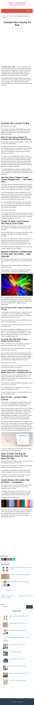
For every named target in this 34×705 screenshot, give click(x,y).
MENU (30, 11)
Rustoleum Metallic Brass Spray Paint (20, 574)
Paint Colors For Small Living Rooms (19, 581)
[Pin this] (8, 559)
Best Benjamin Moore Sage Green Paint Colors (20, 568)
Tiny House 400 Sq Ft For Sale (25, 595)
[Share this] (2, 559)
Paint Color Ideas (17, 2)
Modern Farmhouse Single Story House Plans (7, 595)
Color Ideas (9, 590)
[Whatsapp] (14, 559)
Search (3, 604)
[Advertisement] (17, 47)
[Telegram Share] (11, 559)
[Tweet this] (5, 559)
